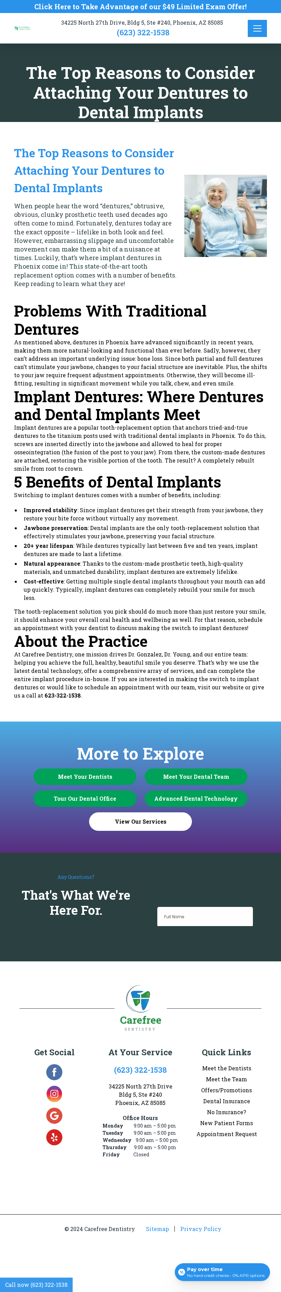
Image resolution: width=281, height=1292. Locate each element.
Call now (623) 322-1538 (36, 1284)
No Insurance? (226, 1112)
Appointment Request (226, 1133)
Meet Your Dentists (85, 776)
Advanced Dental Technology (196, 798)
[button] (257, 28)
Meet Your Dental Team (196, 776)
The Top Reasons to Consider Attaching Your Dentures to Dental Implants (94, 170)
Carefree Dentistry (47, 654)
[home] (25, 28)
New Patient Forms (226, 1123)
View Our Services (141, 821)
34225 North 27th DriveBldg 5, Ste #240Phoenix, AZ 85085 (140, 1094)
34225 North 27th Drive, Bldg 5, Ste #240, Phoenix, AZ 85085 (142, 22)
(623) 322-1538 (143, 32)
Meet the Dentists (226, 1068)
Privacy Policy (200, 1229)
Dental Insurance (226, 1101)
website (233, 687)
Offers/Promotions (226, 1090)
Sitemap (157, 1229)
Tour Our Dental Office (85, 798)
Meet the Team (226, 1079)
